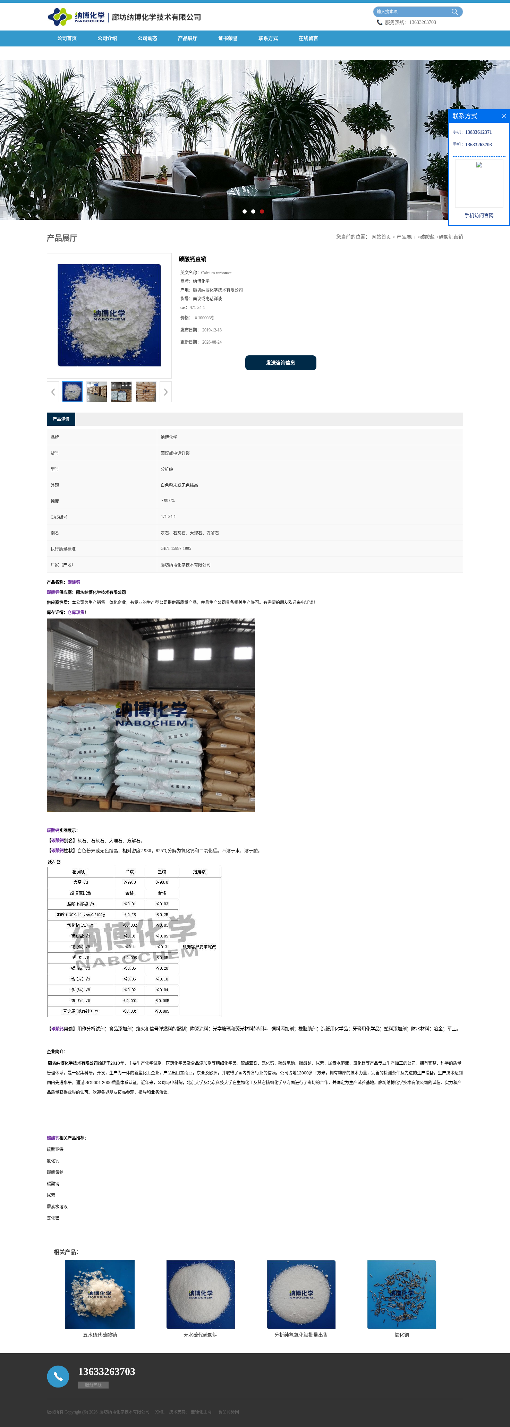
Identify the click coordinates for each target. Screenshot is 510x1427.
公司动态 (147, 38)
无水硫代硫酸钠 (201, 1335)
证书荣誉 (228, 38)
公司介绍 (107, 38)
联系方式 (268, 38)
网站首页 (381, 237)
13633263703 (422, 22)
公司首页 (67, 38)
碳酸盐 (427, 237)
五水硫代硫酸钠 (100, 1335)
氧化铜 (401, 1335)
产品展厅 (187, 38)
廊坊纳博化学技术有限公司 (125, 1412)
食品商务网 (228, 1412)
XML (159, 1412)
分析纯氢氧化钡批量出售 (301, 1335)
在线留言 (308, 38)
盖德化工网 (201, 1412)
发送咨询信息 (280, 362)
